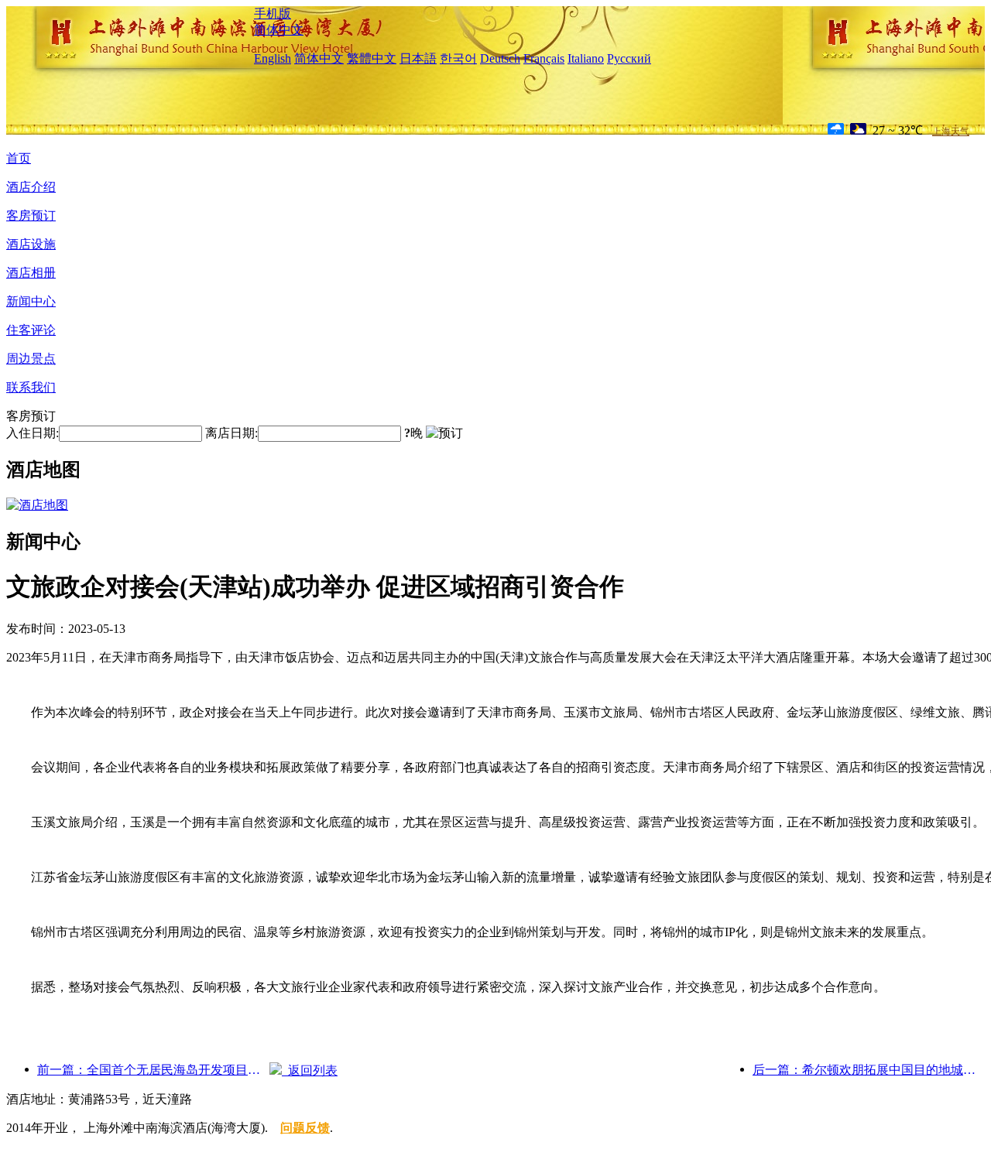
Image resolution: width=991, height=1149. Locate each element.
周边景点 (31, 358)
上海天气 (950, 131)
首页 (18, 158)
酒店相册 (31, 272)
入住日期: (32, 432)
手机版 (272, 13)
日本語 (418, 58)
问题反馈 (305, 1127)
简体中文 (278, 29)
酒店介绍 (31, 186)
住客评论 (31, 330)
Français (543, 58)
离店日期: (231, 432)
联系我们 (31, 387)
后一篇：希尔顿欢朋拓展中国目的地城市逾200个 (869, 1069)
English (272, 58)
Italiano (586, 58)
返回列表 (310, 1070)
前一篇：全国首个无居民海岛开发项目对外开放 (153, 1069)
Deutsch (500, 58)
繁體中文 (371, 58)
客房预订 (31, 215)
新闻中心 (31, 301)
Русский (629, 58)
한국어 (458, 58)
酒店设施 (31, 244)
